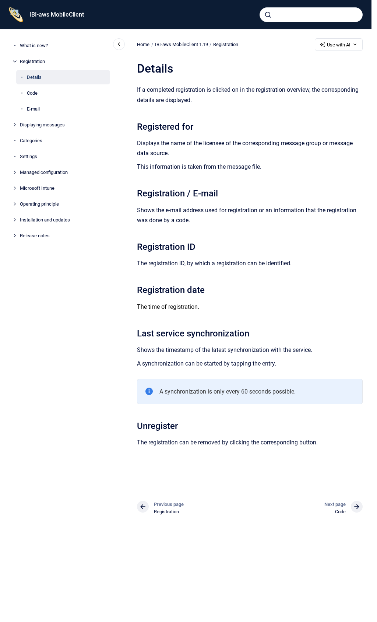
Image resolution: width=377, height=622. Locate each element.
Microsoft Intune (37, 188)
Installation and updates (45, 220)
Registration (32, 61)
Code (32, 93)
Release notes (35, 235)
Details (34, 77)
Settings (28, 156)
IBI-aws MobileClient (56, 14)
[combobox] (311, 15)
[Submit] (268, 15)
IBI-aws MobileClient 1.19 (181, 44)
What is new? (34, 45)
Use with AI (338, 45)
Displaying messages (42, 124)
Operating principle (39, 204)
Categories (31, 140)
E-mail (33, 109)
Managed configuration (44, 172)
